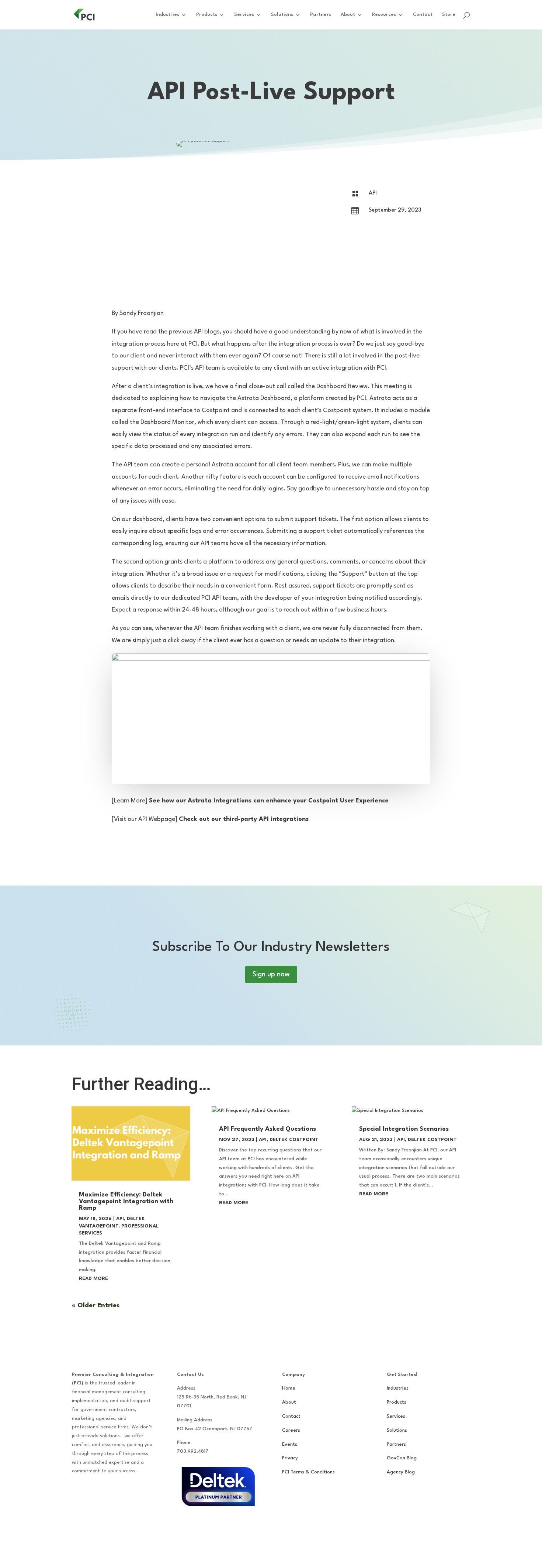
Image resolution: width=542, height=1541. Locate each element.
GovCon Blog (402, 1458)
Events (289, 1444)
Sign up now (271, 974)
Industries (167, 14)
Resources (384, 14)
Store (448, 14)
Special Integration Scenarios (404, 1129)
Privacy (290, 1458)
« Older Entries (95, 1305)
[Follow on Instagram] (92, 1493)
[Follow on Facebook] (78, 1493)
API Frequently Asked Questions (267, 1129)
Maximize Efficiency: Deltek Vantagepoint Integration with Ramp (126, 1201)
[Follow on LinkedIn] (107, 1493)
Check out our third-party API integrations (244, 819)
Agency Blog (401, 1472)
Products (206, 14)
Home (288, 1388)
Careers (291, 1430)
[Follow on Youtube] (137, 1493)
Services (244, 14)
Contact (422, 14)
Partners (320, 14)
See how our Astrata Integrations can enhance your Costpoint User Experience (269, 801)
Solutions (282, 14)
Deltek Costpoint (294, 1139)
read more (93, 1278)
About (348, 14)
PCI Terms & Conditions (308, 1472)
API (373, 193)
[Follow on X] (122, 1493)
